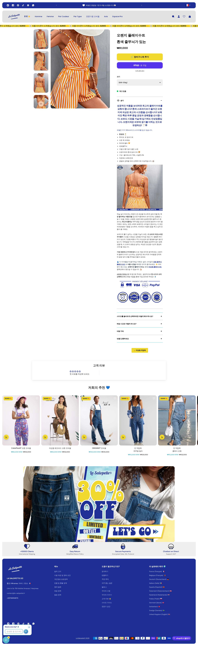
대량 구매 (120, 331)
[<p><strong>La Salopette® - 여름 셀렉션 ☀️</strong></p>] (60, 5)
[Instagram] (7, 5)
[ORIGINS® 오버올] (99, 420)
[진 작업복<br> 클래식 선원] (177, 420)
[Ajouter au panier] (6, 437)
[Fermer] (36, 587)
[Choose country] (188, 5)
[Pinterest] (18, 5)
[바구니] (189, 16)
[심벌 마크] (14, 16)
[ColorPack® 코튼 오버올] (21, 420)
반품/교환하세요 (123, 339)
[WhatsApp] (33, 5)
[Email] (28, 5)
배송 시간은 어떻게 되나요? (126, 324)
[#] (99, 504)
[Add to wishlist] (37, 398)
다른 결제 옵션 (139, 71)
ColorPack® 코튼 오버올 (21, 448)
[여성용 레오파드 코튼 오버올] (60, 420)
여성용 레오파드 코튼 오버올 (60, 448)
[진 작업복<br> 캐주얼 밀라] (138, 420)
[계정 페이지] (179, 16)
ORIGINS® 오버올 (99, 448)
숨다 (122, 100)
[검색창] (173, 16)
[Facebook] (12, 5)
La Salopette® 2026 (82, 638)
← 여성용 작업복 (140, 350)
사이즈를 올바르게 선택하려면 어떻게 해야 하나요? (135, 316)
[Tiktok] (23, 5)
